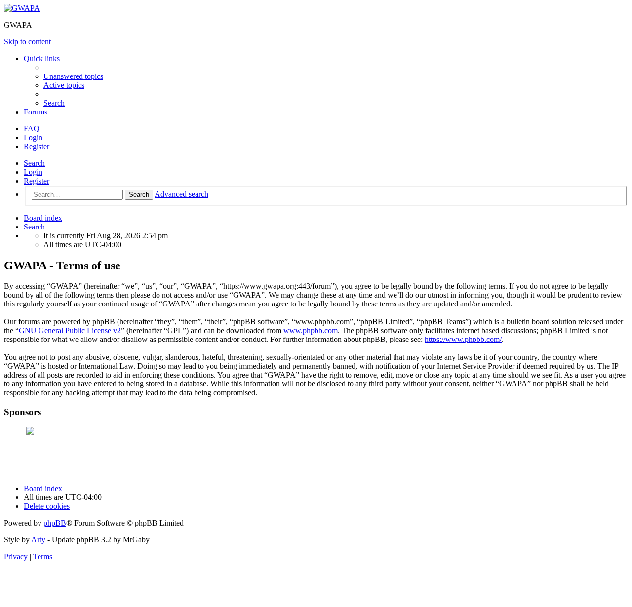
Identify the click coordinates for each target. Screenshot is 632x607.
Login (33, 172)
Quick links (42, 58)
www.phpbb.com (310, 330)
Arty (38, 539)
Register (36, 181)
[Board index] (22, 8)
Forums (35, 112)
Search (34, 163)
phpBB (54, 523)
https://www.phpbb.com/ (463, 339)
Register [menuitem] (36, 146)
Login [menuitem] (33, 137)
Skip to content (27, 42)
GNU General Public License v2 (70, 330)
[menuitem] (73, 76)
